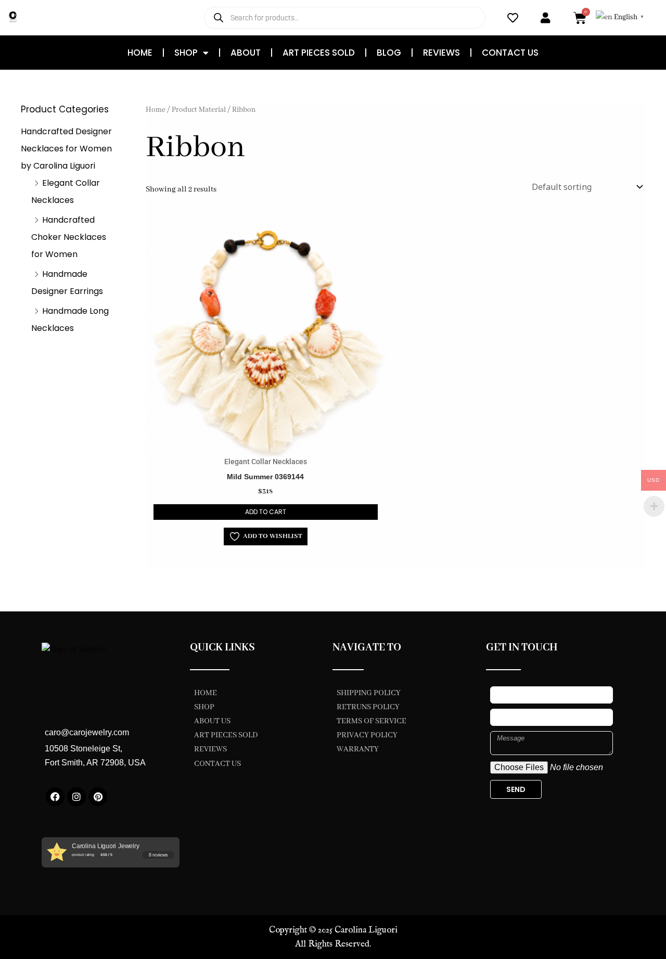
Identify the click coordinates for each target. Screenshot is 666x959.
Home (139, 52)
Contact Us (510, 52)
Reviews (441, 52)
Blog (389, 52)
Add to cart (265, 511)
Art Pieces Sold (319, 52)
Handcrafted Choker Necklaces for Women (68, 237)
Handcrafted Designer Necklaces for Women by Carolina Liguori (66, 148)
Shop (186, 52)
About (245, 52)
